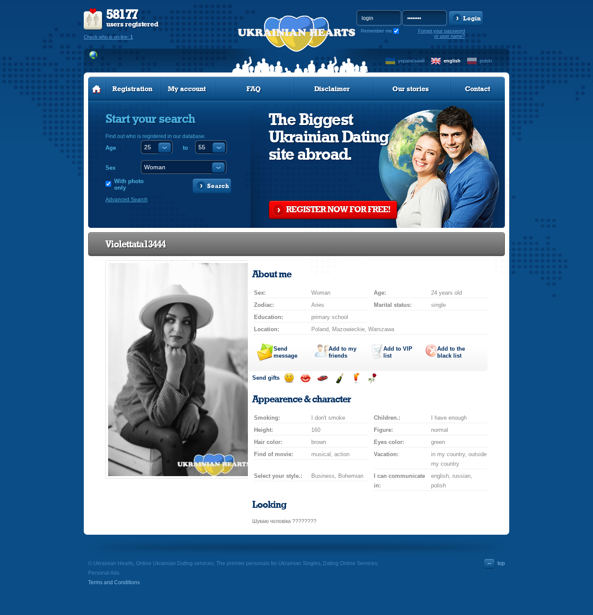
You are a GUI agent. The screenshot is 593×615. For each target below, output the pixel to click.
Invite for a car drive (322, 378)
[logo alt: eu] (296, 43)
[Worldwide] (93, 55)
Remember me (376, 30)
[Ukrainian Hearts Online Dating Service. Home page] (96, 89)
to (185, 148)
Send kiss (305, 378)
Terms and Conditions (114, 582)
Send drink (356, 378)
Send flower (372, 378)
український (411, 60)
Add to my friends (342, 352)
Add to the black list (451, 352)
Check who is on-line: (108, 36)
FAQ (254, 89)
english (452, 60)
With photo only (129, 184)
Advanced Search (126, 200)
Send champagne (339, 378)
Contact (477, 89)
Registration (132, 89)
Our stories (410, 89)
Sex (110, 167)
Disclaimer (332, 89)
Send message (285, 352)
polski (486, 60)
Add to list (397, 352)
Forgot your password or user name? (441, 33)
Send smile (289, 378)
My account (187, 89)
